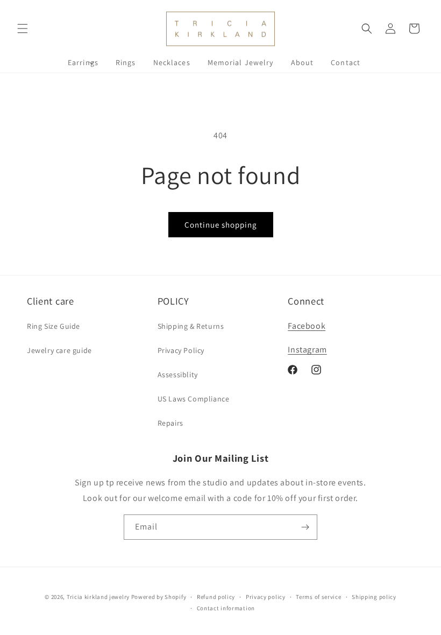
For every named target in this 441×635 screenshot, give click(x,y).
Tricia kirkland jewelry (98, 597)
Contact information (226, 608)
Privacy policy (266, 597)
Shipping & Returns (191, 326)
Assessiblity (178, 374)
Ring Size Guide (53, 326)
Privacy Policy (181, 350)
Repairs (170, 423)
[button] (22, 28)
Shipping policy (374, 597)
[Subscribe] (305, 527)
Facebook (306, 325)
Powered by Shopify (159, 597)
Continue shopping (220, 225)
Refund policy (216, 597)
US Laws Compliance (194, 399)
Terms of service (318, 597)
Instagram (307, 349)
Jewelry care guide (59, 350)
